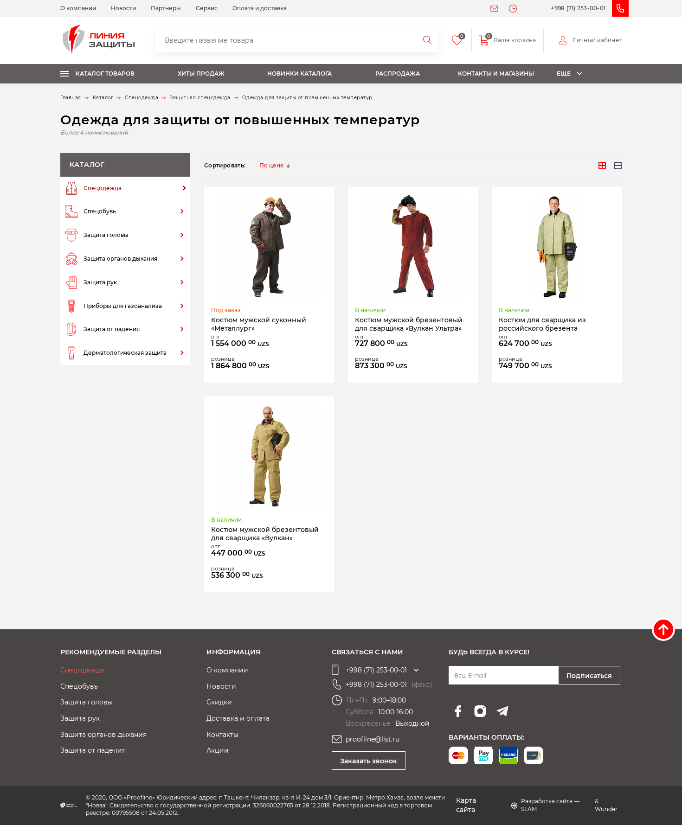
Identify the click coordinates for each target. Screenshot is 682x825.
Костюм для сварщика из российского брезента (542, 324)
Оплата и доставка (259, 8)
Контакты (222, 734)
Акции (217, 750)
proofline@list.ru (372, 739)
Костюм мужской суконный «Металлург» (258, 324)
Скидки (219, 702)
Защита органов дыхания (120, 258)
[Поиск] (427, 40)
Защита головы (106, 234)
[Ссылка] (269, 247)
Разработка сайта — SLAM (550, 805)
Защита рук (100, 282)
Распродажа (397, 73)
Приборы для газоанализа (123, 305)
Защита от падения (112, 329)
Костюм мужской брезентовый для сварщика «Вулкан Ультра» (409, 324)
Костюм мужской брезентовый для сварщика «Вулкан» (265, 533)
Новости (123, 8)
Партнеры (166, 8)
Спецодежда (103, 188)
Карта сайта (466, 805)
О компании (78, 8)
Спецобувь (100, 211)
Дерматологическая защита (125, 352)
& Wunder (606, 805)
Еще (564, 73)
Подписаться (589, 676)
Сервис (207, 8)
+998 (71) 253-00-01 (578, 8)
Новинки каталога (299, 73)
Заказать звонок (368, 761)
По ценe (271, 165)
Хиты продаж (201, 73)
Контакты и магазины (496, 73)
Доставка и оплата (238, 718)
